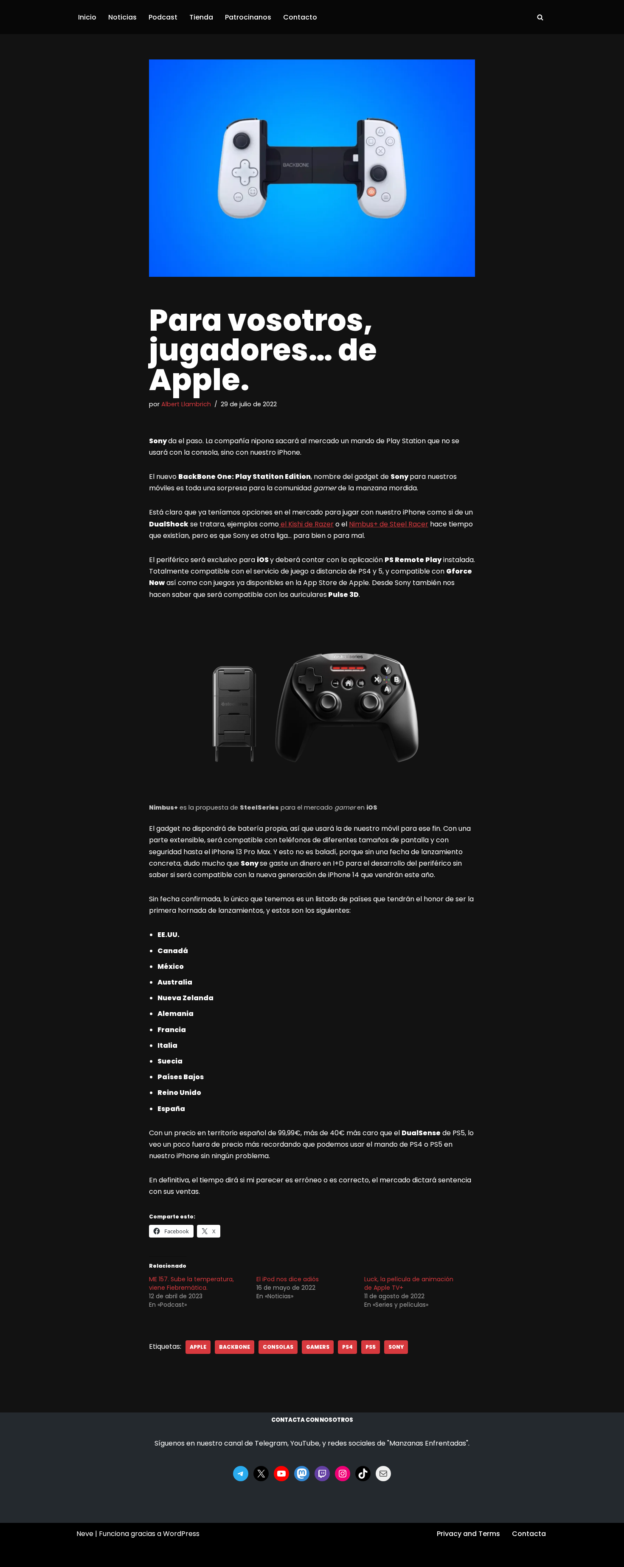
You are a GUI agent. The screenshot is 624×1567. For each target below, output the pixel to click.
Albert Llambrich (186, 404)
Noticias (122, 17)
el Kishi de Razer (306, 524)
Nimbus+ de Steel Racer (388, 524)
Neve (84, 1534)
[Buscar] (540, 17)
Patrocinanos (248, 17)
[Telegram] (240, 1473)
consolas (278, 1346)
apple (198, 1346)
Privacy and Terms (468, 1534)
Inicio (87, 17)
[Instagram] (342, 1473)
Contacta (529, 1534)
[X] (261, 1473)
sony (396, 1346)
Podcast (163, 17)
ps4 (347, 1346)
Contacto (300, 17)
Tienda (201, 17)
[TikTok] (363, 1473)
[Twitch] (322, 1473)
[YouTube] (281, 1473)
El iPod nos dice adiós (287, 1279)
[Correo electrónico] (383, 1473)
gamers (317, 1346)
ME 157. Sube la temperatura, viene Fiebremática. (191, 1283)
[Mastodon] (301, 1473)
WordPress (181, 1534)
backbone (234, 1346)
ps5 (370, 1346)
